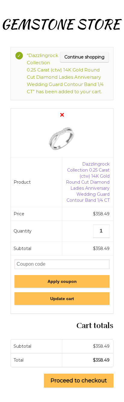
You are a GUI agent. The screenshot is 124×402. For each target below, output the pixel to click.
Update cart (62, 298)
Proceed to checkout (79, 380)
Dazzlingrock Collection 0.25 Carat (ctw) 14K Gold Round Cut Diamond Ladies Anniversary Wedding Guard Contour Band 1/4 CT (88, 182)
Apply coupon (62, 281)
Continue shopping (84, 57)
